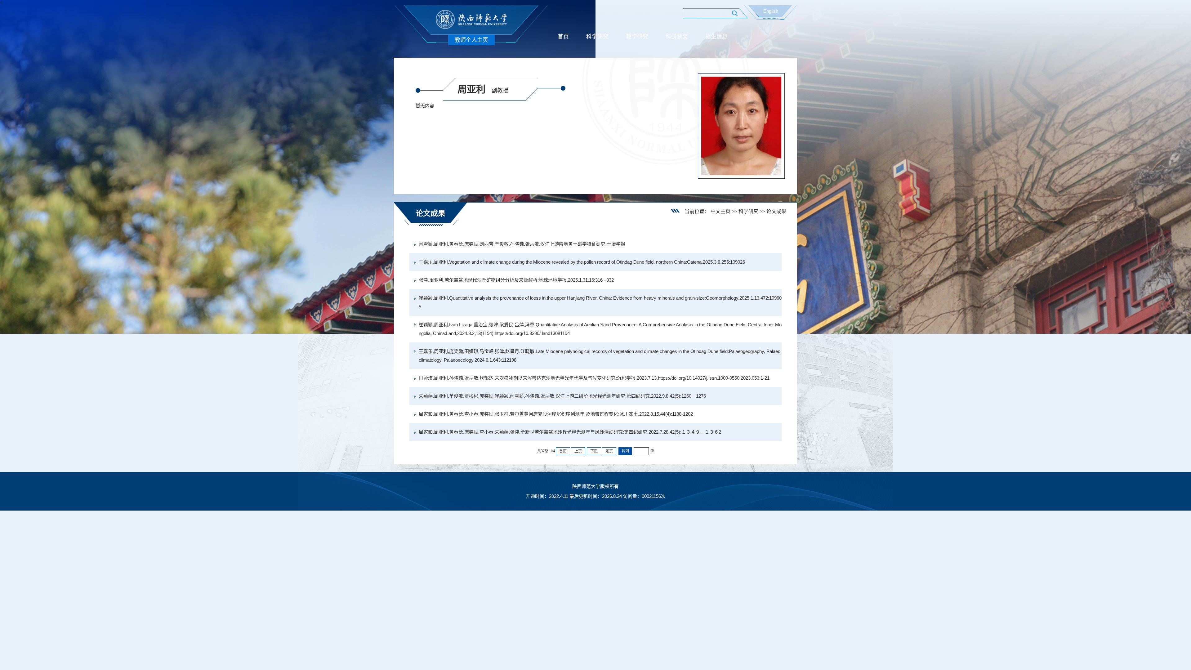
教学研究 (637, 37)
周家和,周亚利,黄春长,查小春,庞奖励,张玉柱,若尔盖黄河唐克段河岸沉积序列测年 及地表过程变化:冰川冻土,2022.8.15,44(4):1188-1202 (556, 414)
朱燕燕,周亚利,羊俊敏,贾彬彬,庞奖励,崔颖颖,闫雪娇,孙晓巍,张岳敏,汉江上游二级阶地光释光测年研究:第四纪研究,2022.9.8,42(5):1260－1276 (562, 396)
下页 (594, 451)
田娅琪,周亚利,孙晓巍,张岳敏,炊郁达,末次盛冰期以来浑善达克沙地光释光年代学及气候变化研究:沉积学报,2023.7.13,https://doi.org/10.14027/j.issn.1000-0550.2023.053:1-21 (594, 378)
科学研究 (597, 37)
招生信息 (716, 37)
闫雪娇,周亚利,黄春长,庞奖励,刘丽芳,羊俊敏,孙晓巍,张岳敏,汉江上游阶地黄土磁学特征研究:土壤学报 (522, 244)
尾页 (609, 451)
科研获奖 (677, 37)
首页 (563, 37)
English (770, 11)
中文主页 (720, 211)
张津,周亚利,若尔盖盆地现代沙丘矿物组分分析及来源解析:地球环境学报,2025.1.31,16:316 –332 (516, 280)
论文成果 (776, 211)
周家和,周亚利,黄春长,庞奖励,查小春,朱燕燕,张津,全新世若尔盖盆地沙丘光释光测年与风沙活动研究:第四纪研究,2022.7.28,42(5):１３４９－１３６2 (570, 432)
